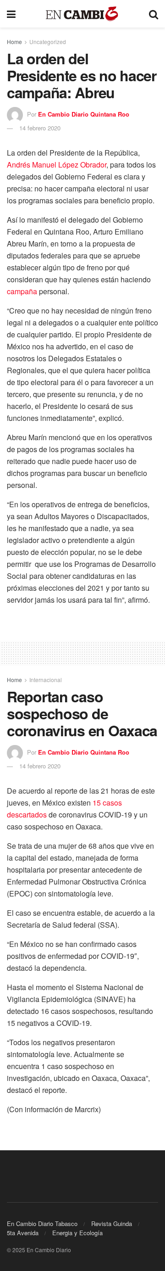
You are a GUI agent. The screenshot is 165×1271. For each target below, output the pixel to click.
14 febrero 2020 (39, 127)
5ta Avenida (22, 1232)
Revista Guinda (111, 1223)
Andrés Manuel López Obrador (56, 164)
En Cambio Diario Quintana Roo (83, 114)
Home (14, 41)
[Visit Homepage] (82, 14)
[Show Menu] (11, 14)
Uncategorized (47, 41)
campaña (22, 291)
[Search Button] (153, 14)
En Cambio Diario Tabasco (42, 1223)
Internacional (45, 679)
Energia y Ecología (77, 1232)
